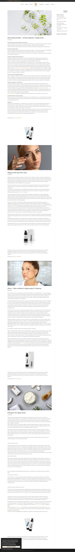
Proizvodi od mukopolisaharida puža (22, 67)
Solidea (26, 4)
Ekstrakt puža (14, 206)
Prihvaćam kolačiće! (11, 546)
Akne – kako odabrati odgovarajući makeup (24, 288)
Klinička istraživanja (12, 93)
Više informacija (12, 544)
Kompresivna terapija (61, 21)
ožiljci (48, 507)
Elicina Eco (22, 342)
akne (9, 508)
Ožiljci (43, 293)
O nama (52, 4)
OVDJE (9, 217)
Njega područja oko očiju (17, 173)
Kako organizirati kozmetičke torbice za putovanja (61, 24)
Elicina (31, 4)
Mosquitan (41, 4)
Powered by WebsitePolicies (7, 548)
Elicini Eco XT (21, 192)
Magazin (47, 4)
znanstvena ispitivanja (43, 87)
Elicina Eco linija (18, 507)
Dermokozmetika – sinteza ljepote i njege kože (26, 38)
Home (22, 4)
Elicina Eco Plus (38, 504)
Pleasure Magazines (17, 117)
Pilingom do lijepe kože (17, 413)
